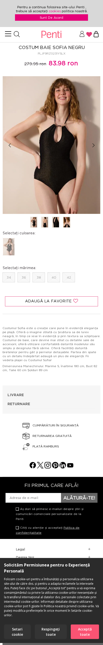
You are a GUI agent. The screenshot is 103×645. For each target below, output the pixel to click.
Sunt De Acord (51, 18)
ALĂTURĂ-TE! (79, 497)
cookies (55, 11)
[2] (44, 223)
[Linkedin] (63, 467)
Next (93, 145)
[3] (56, 223)
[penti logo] (51, 35)
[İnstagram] (47, 467)
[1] (34, 223)
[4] (66, 223)
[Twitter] (40, 467)
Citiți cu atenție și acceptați (48, 530)
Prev (9, 145)
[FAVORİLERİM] (89, 35)
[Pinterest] (55, 467)
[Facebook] (33, 467)
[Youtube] (70, 467)
